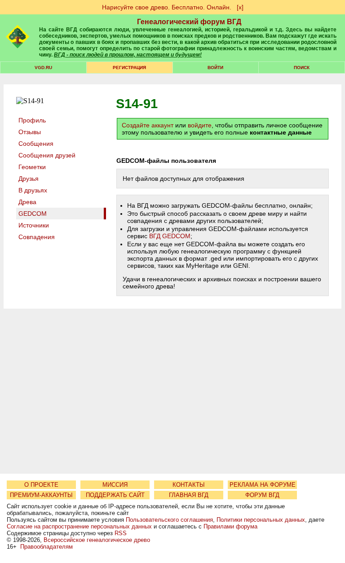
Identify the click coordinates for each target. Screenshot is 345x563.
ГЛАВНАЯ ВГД (188, 495)
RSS (121, 533)
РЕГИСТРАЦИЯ (129, 67)
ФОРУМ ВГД (262, 495)
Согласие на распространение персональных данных (79, 526)
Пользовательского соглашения (169, 519)
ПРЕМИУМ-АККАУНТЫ (41, 495)
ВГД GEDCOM (169, 236)
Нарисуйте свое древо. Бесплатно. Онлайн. (166, 7)
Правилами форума (230, 526)
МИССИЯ (115, 484)
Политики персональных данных (261, 519)
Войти (215, 67)
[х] (240, 7)
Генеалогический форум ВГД (189, 22)
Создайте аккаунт (147, 125)
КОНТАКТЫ (188, 484)
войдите (200, 125)
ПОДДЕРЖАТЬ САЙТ (115, 495)
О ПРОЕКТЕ (41, 484)
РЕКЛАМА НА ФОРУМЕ (263, 484)
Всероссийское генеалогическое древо (97, 540)
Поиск (302, 67)
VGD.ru (43, 67)
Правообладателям (46, 546)
